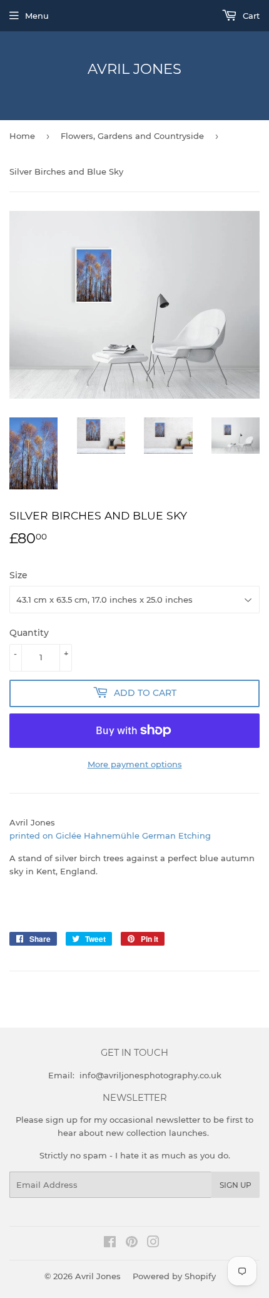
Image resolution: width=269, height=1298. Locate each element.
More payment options (135, 764)
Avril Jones (134, 69)
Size (18, 575)
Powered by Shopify (174, 1276)
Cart (250, 16)
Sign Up (235, 1185)
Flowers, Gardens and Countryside (132, 136)
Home (22, 136)
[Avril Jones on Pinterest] (131, 1244)
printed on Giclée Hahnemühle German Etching (110, 835)
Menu (37, 16)
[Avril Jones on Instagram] (153, 1244)
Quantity (29, 632)
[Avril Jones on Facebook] (109, 1244)
